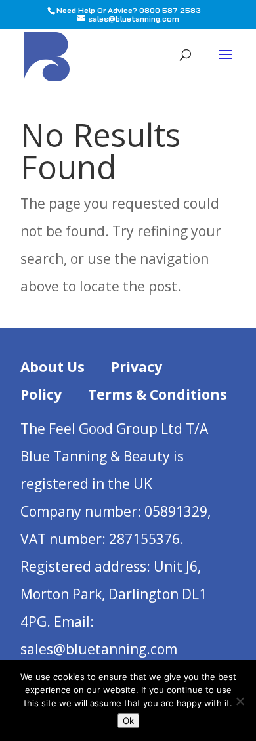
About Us (52, 367)
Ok (128, 720)
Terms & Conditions (157, 394)
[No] (239, 701)
